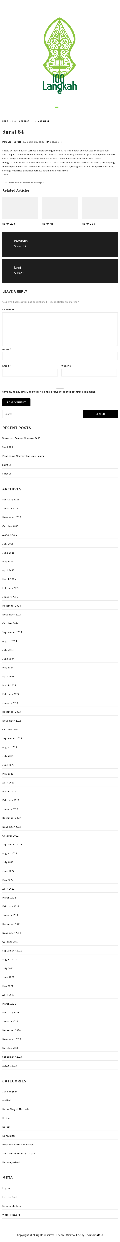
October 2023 (10, 729)
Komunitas (9, 1135)
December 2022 (11, 817)
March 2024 (9, 685)
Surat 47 (47, 223)
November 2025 (11, 517)
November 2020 (11, 1039)
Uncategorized (11, 1162)
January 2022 (10, 915)
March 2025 (9, 579)
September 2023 (12, 738)
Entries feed (9, 1197)
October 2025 (10, 526)
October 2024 (10, 623)
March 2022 (9, 897)
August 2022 (9, 853)
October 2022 (10, 835)
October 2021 (10, 941)
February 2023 (10, 800)
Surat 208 (8, 223)
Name (6, 349)
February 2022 (10, 906)
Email (6, 365)
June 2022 (8, 871)
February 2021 (10, 1012)
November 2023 (11, 720)
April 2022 (8, 888)
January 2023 (10, 809)
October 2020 (10, 1047)
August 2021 (9, 959)
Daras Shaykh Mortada (15, 1109)
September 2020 (12, 1056)
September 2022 (12, 844)
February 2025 (10, 588)
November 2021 (11, 932)
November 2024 (11, 614)
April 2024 (8, 676)
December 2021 (11, 924)
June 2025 (8, 552)
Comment (8, 309)
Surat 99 (7, 464)
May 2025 (7, 561)
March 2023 (9, 791)
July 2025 (8, 543)
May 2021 (7, 986)
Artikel (6, 1100)
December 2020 (11, 1030)
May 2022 (7, 879)
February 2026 (10, 499)
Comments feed (12, 1205)
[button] (56, 4)
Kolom (6, 1126)
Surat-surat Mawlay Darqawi (25, 182)
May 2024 (7, 667)
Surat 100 (7, 447)
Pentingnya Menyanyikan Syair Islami (23, 455)
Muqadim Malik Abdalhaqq (18, 1144)
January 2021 (10, 1021)
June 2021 (8, 977)
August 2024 (9, 641)
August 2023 (9, 747)
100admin (56, 141)
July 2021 (8, 968)
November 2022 (11, 826)
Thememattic (94, 1235)
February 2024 (10, 694)
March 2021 (9, 1003)
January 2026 (10, 508)
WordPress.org (11, 1214)
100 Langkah (10, 1091)
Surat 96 (7, 473)
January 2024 (10, 703)
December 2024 (11, 605)
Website (66, 365)
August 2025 (9, 534)
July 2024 (8, 649)
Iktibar (6, 1118)
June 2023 (8, 764)
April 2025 (8, 570)
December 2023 (11, 711)
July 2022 (8, 862)
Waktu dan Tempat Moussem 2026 (21, 438)
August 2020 (9, 1065)
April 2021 (8, 994)
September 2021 (12, 950)
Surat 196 (88, 223)
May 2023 (7, 773)
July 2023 (8, 756)
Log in (6, 1188)
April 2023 (8, 782)
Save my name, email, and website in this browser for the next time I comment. (49, 391)
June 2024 (8, 658)
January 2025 (10, 596)
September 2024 (12, 632)
